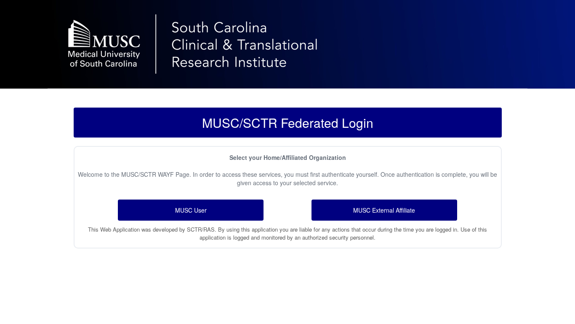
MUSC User (191, 210)
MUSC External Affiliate (384, 210)
